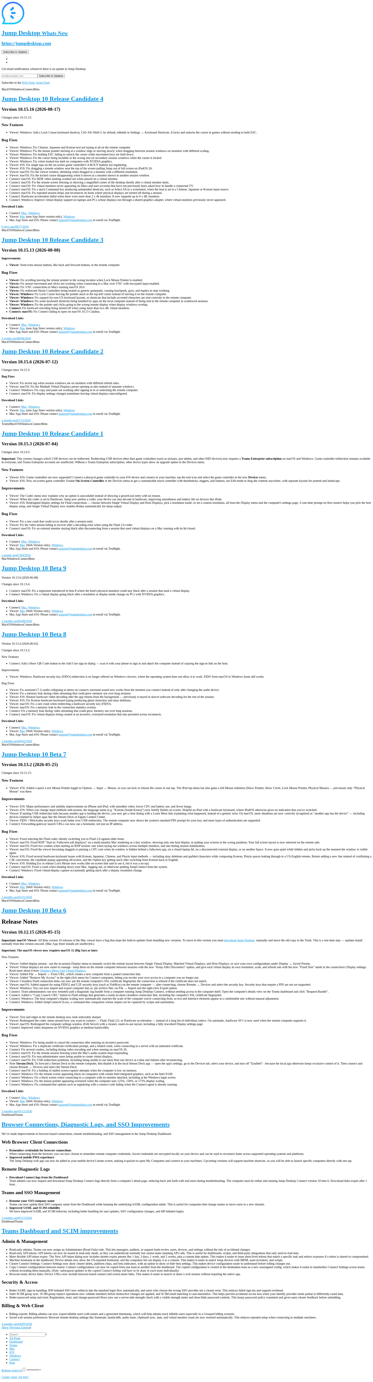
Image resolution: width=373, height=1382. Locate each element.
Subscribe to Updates (15, 52)
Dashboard (16, 1341)
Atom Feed (43, 82)
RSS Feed (28, 82)
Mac (24, 213)
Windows (34, 213)
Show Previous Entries (16, 1327)
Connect (14, 1359)
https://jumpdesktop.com (26, 43)
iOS (11, 1352)
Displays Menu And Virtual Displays (62, 970)
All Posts (14, 1338)
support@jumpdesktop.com (75, 220)
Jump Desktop (35, 32)
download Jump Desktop (239, 940)
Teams (13, 1345)
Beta (12, 1362)
